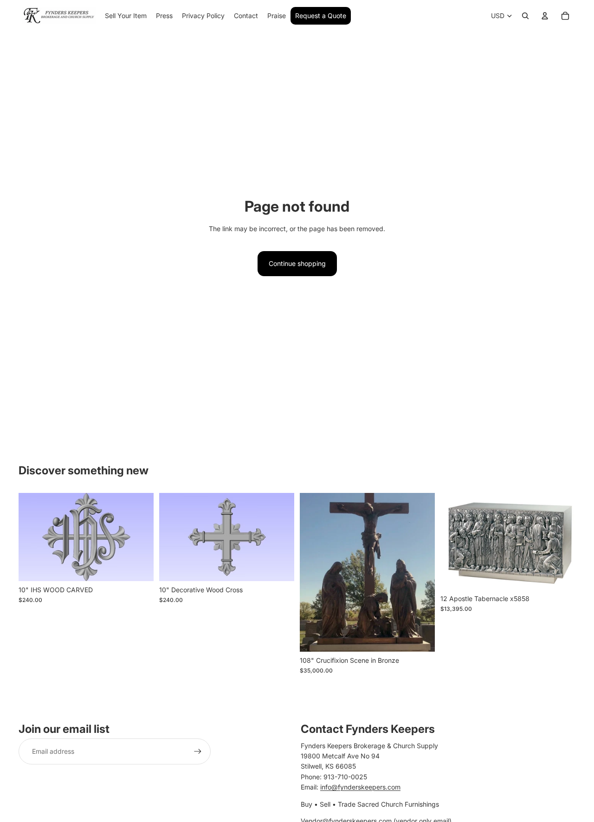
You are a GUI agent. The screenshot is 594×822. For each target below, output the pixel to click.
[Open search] (525, 16)
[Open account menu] (545, 16)
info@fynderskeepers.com (360, 787)
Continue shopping (297, 263)
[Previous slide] (32, 537)
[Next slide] (140, 537)
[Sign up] (198, 751)
